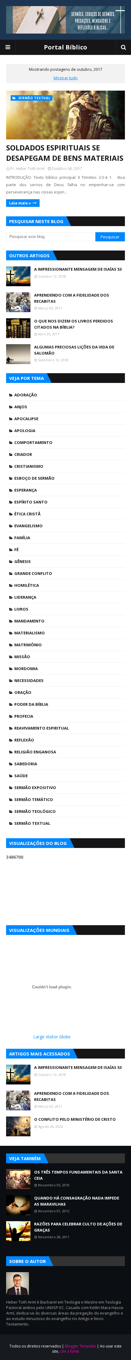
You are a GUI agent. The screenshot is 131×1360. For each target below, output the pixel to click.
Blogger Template (80, 1346)
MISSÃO (22, 656)
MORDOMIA (26, 668)
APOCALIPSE (26, 418)
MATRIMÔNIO (28, 645)
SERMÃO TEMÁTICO (33, 799)
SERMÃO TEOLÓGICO (35, 811)
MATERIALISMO (29, 633)
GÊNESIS (22, 561)
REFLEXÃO (24, 740)
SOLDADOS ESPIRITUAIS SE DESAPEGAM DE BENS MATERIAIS (64, 152)
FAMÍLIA (22, 537)
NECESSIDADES (29, 680)
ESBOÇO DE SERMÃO (34, 478)
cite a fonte (69, 1351)
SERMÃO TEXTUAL (32, 823)
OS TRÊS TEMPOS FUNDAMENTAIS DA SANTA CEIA (78, 1175)
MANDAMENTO (29, 621)
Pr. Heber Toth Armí (27, 168)
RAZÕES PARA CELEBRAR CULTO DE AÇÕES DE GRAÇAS (78, 1227)
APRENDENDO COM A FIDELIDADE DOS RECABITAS (71, 298)
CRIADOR (23, 454)
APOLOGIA (24, 430)
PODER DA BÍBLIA (31, 704)
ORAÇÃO (22, 692)
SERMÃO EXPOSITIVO (35, 787)
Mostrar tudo (66, 78)
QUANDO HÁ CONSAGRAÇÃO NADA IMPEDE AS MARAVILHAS (76, 1201)
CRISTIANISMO (28, 466)
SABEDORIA (25, 764)
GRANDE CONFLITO (33, 573)
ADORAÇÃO (25, 395)
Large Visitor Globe (52, 1037)
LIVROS (21, 609)
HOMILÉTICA (26, 585)
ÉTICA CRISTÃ (27, 514)
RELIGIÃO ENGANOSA (35, 752)
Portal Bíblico (65, 47)
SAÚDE (21, 775)
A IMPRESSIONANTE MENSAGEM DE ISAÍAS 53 (78, 269)
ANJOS (20, 406)
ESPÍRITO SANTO (31, 502)
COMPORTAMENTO (33, 442)
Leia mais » (20, 203)
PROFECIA (23, 716)
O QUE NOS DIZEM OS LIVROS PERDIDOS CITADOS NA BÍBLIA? (73, 324)
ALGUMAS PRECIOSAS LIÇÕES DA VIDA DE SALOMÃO (74, 350)
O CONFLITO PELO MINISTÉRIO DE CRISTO (75, 1119)
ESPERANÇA (25, 490)
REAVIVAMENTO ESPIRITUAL (41, 728)
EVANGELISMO (28, 525)
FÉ (16, 549)
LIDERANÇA (25, 597)
